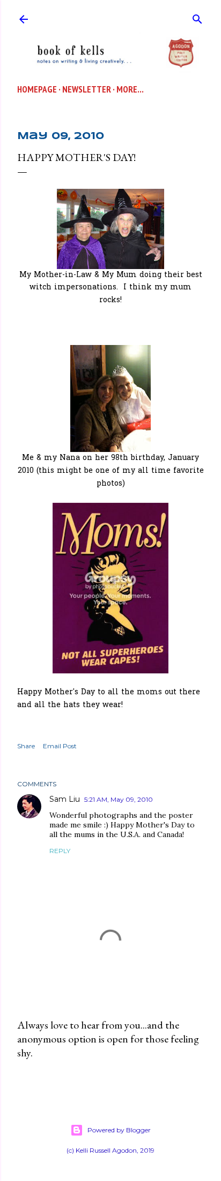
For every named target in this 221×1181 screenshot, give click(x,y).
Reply (59, 851)
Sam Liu (64, 799)
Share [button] (26, 746)
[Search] (197, 16)
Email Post (60, 746)
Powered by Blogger (119, 1130)
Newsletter (86, 89)
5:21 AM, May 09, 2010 (118, 799)
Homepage (37, 89)
